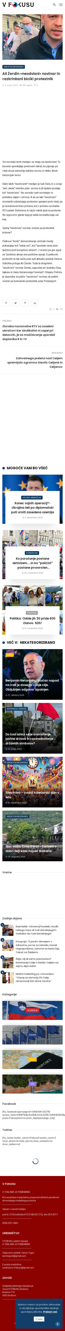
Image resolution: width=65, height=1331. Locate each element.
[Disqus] (32, 419)
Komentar (32, 553)
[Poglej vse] (32, 1010)
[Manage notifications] (57, 1324)
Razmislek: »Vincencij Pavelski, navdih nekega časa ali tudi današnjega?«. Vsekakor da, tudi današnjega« (37, 930)
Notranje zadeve (16, 708)
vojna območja (32, 497)
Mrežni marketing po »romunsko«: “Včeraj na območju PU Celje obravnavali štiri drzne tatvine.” (35, 977)
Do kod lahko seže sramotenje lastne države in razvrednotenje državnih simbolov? (29, 739)
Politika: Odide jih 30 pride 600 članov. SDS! (32, 620)
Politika (31, 612)
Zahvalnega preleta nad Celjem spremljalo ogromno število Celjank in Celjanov (35, 362)
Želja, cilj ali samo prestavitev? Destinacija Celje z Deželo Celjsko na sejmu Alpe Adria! (37, 962)
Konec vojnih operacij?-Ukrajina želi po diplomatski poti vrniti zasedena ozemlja (32, 507)
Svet (9, 655)
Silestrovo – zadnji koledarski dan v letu (32, 794)
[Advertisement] (32, 123)
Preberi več (50, 1311)
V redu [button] (39, 1319)
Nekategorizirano (13, 66)
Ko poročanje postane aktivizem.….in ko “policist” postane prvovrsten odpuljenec (32, 563)
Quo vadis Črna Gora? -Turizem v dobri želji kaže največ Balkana (31, 848)
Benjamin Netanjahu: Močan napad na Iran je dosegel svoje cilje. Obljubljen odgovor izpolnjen (32, 685)
